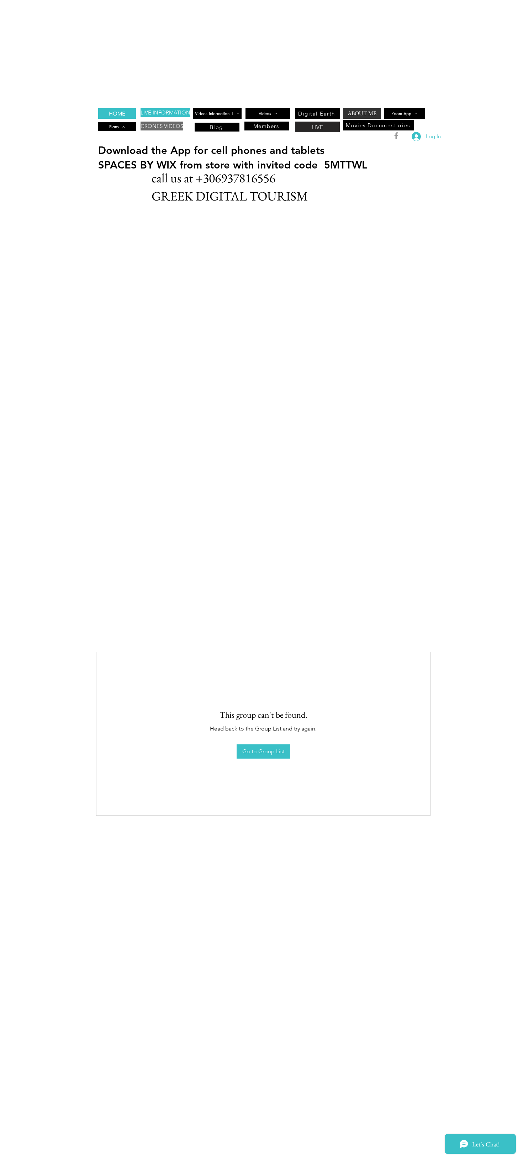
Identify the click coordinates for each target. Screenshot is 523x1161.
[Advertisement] (213, 50)
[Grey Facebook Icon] (396, 135)
